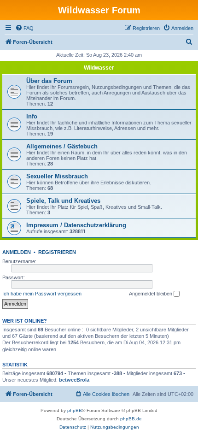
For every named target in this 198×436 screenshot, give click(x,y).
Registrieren (57, 252)
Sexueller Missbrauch (57, 176)
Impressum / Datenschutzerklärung (76, 225)
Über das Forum (49, 80)
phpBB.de (131, 418)
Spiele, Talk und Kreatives (63, 200)
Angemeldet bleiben (151, 293)
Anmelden (16, 252)
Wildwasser (99, 68)
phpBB (74, 410)
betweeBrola (74, 380)
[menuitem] (24, 28)
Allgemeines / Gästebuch (62, 146)
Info (31, 116)
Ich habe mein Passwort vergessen (42, 293)
